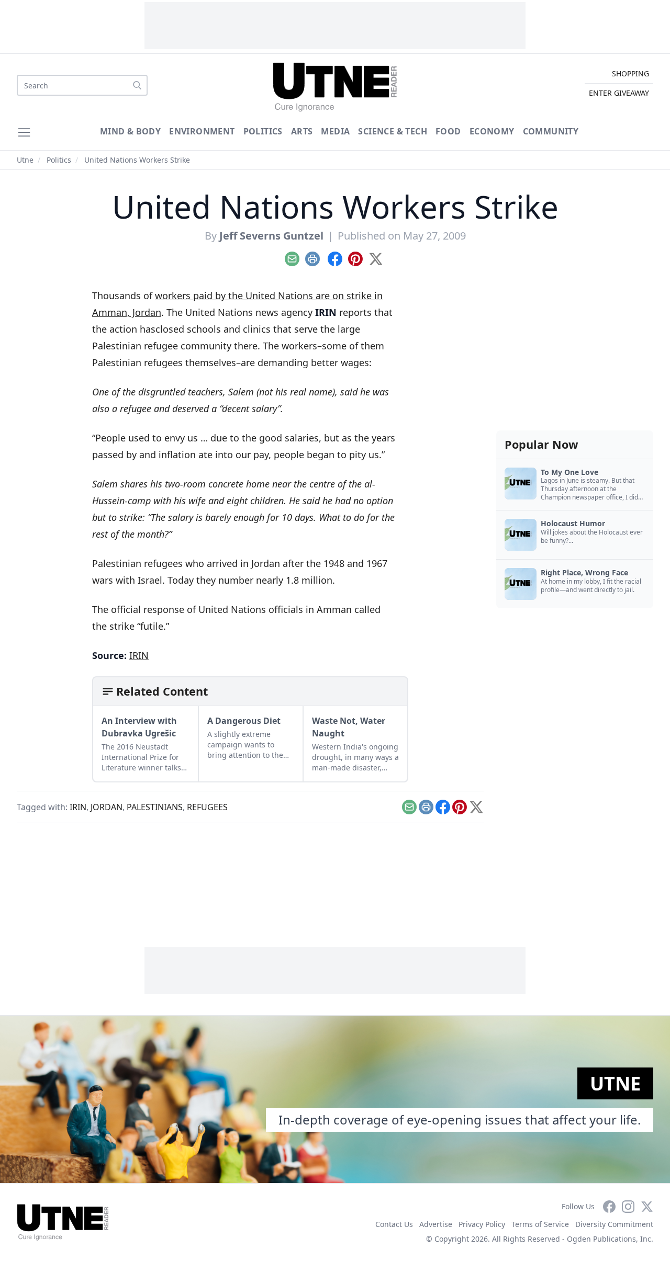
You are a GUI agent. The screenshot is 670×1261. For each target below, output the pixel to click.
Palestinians (155, 807)
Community (551, 131)
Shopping (630, 73)
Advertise (435, 1224)
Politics (263, 131)
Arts (302, 131)
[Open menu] (24, 132)
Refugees (207, 807)
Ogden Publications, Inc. (610, 1239)
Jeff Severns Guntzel (271, 236)
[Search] (137, 85)
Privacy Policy (482, 1224)
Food (448, 131)
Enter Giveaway (619, 93)
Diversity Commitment (614, 1224)
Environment (201, 131)
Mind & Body (130, 131)
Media (335, 131)
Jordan (106, 807)
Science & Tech (392, 131)
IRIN (139, 655)
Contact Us (394, 1224)
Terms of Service (540, 1224)
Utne (25, 160)
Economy (492, 131)
